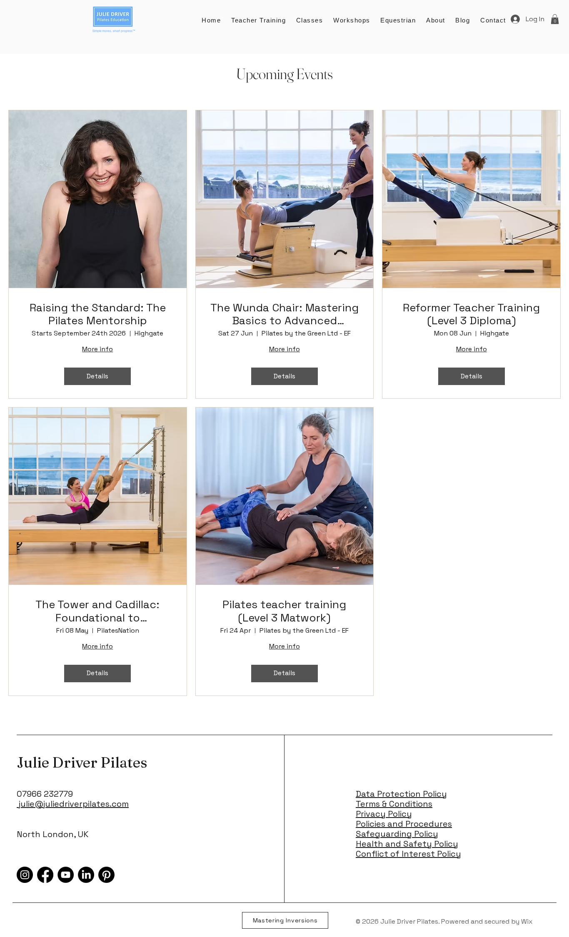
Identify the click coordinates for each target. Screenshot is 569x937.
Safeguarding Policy (397, 833)
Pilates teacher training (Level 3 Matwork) (284, 611)
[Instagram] (25, 875)
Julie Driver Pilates (82, 762)
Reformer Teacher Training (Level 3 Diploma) (471, 314)
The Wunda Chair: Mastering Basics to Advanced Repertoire (284, 314)
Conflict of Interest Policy (408, 853)
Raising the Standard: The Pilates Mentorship (98, 314)
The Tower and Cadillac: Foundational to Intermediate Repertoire (97, 611)
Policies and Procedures (404, 823)
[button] (493, 20)
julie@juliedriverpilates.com (73, 803)
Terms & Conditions (394, 803)
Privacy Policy (384, 813)
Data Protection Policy (401, 793)
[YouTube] (65, 875)
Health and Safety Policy (407, 843)
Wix (527, 921)
